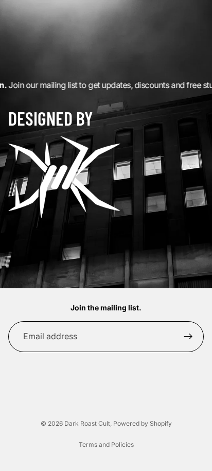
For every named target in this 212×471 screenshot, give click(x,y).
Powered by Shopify (142, 423)
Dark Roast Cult (87, 423)
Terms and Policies (106, 444)
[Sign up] (188, 336)
